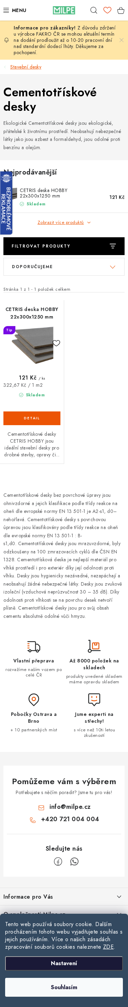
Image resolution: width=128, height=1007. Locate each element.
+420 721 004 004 (70, 819)
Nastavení (64, 963)
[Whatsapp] (74, 862)
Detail (31, 418)
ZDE (108, 947)
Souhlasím (64, 987)
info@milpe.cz (70, 806)
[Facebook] (58, 862)
